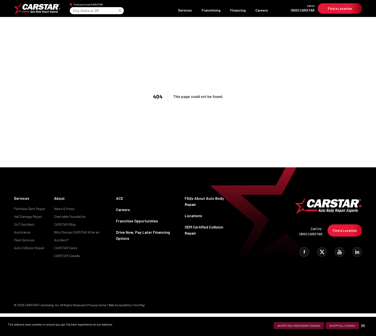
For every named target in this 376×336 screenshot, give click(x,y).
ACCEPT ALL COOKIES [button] (342, 325)
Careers (261, 10)
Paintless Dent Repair (29, 209)
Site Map (139, 305)
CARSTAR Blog (65, 224)
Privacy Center (97, 305)
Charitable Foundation (70, 216)
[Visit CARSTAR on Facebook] (304, 252)
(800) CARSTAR (303, 8)
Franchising (211, 10)
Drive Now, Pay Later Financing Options (143, 235)
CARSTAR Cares (65, 248)
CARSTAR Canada (67, 256)
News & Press (64, 209)
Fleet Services (24, 240)
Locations (193, 215)
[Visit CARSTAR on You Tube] (339, 252)
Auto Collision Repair (29, 248)
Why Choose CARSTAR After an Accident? (76, 236)
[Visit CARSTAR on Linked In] (357, 252)
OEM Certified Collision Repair (204, 230)
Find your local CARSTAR (88, 4)
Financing (238, 10)
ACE (119, 198)
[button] (364, 325)
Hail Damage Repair (28, 216)
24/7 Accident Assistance (24, 228)
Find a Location (340, 8)
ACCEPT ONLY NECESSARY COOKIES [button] (298, 325)
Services (185, 10)
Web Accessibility (120, 305)
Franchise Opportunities (137, 220)
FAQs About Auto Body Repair (204, 201)
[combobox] (73, 10)
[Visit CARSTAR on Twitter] (322, 252)
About (59, 198)
